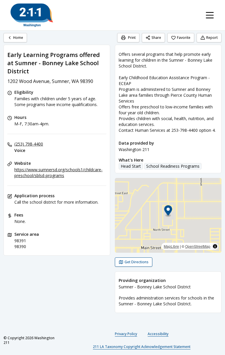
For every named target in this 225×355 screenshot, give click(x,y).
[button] (168, 211)
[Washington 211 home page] (32, 15)
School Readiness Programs (173, 166)
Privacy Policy (126, 333)
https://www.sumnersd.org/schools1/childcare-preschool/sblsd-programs (58, 172)
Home (18, 37)
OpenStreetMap (197, 246)
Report (212, 37)
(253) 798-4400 (28, 144)
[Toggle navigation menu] (209, 15)
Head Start (131, 166)
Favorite (183, 37)
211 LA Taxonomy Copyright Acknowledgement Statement (141, 346)
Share (156, 37)
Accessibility (158, 333)
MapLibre (171, 246)
